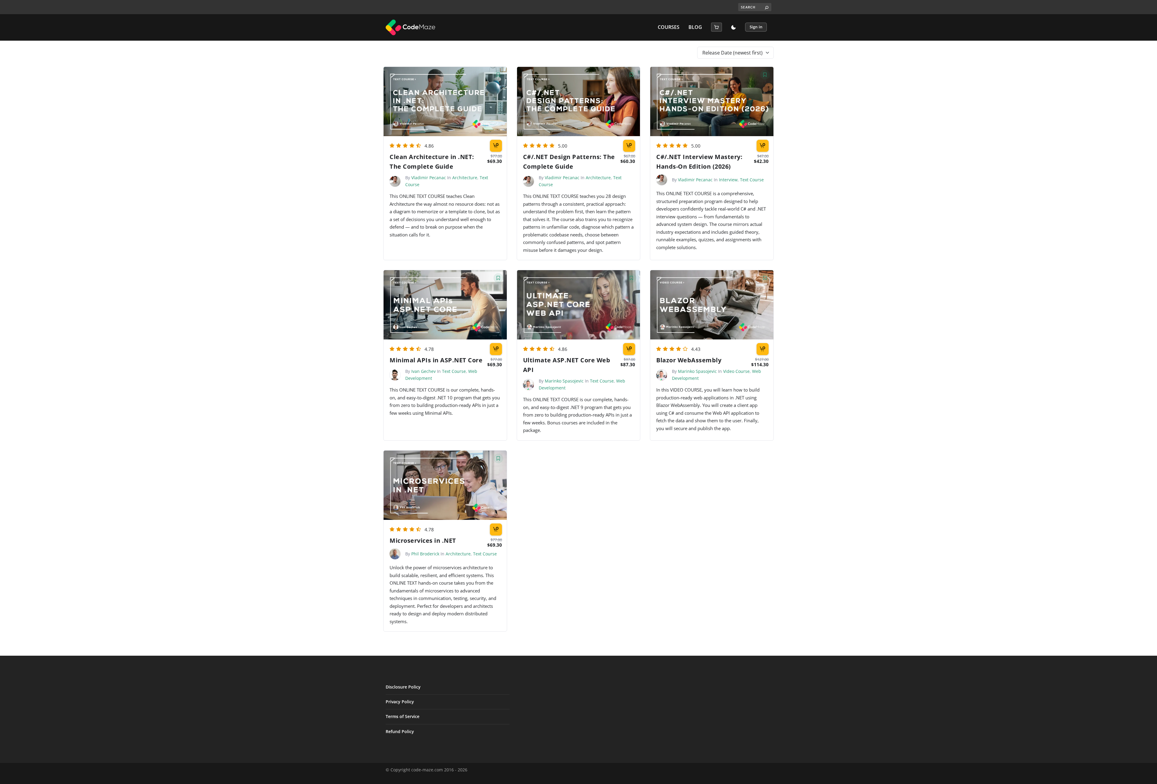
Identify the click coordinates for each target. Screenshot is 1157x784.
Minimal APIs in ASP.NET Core (436, 360)
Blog (695, 27)
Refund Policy (400, 731)
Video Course (736, 371)
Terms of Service (402, 716)
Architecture (464, 177)
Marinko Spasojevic (564, 381)
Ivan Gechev (423, 371)
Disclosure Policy (403, 687)
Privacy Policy (400, 701)
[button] (716, 27)
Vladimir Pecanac (428, 177)
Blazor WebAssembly (688, 360)
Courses (668, 27)
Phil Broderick (425, 554)
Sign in (756, 27)
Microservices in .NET (423, 540)
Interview (728, 180)
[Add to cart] (496, 146)
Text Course (752, 180)
